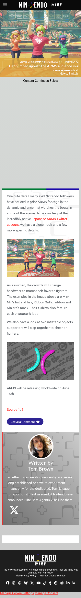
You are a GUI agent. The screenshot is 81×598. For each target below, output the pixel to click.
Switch (73, 74)
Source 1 (13, 409)
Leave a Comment (29, 61)
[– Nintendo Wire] (40, 559)
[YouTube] (38, 583)
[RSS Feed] (73, 583)
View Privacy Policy (26, 575)
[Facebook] (7, 583)
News (63, 74)
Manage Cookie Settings (52, 575)
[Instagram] (13, 583)
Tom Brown (69, 61)
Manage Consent (46, 593)
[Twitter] (32, 583)
